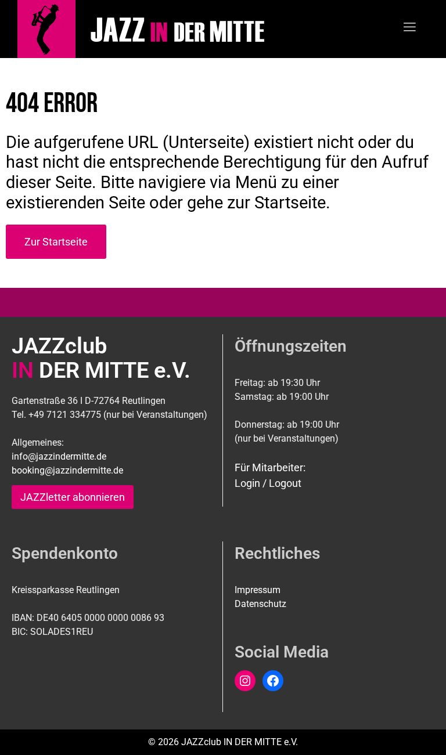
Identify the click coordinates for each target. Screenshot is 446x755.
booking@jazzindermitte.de (67, 470)
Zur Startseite (56, 242)
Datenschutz (260, 603)
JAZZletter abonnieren (72, 497)
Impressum (257, 589)
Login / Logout (268, 483)
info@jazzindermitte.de (59, 456)
